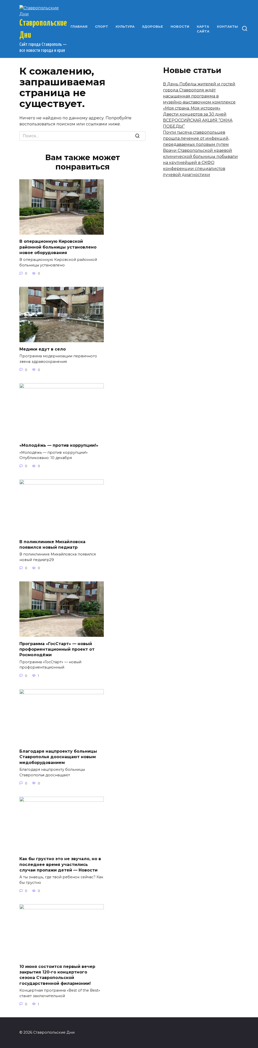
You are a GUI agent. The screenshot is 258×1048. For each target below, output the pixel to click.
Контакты (227, 26)
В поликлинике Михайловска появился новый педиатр (52, 544)
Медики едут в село (42, 348)
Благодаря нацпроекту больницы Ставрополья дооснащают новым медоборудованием (58, 757)
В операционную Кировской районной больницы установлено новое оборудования (57, 247)
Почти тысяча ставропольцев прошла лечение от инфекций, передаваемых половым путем (196, 138)
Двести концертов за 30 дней (195, 114)
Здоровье (152, 26)
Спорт (101, 26)
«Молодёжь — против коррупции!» (58, 445)
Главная (79, 26)
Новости (180, 26)
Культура (125, 26)
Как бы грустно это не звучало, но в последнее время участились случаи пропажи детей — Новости (60, 864)
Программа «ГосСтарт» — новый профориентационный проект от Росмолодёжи (56, 649)
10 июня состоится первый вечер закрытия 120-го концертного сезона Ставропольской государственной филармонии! (57, 975)
